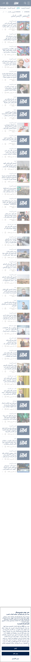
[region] (15, 634)
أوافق (15, 648)
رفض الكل (15, 653)
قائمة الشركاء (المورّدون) (23, 623)
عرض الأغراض (15, 658)
